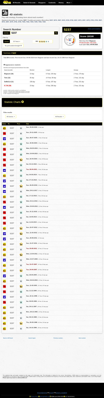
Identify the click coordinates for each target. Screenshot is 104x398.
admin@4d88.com (45, 396)
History (61, 2)
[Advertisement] (52, 358)
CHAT (51, 393)
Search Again (32, 338)
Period (6, 41)
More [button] (68, 2)
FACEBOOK (42, 393)
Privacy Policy (34, 396)
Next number (82, 338)
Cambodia (52, 2)
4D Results (16, 2)
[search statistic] (56, 33)
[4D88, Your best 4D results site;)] (7, 2)
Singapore (42, 2)
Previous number (58, 338)
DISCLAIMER (61, 393)
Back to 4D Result (8, 338)
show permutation (94, 29)
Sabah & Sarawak (29, 2)
